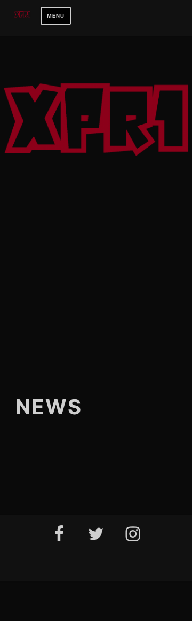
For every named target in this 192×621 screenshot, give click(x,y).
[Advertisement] (96, 268)
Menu (56, 16)
